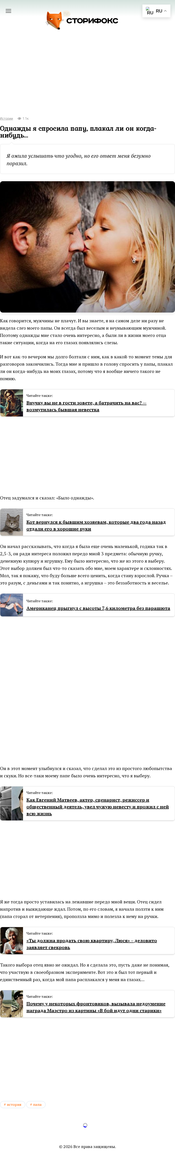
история (14, 1104)
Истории (6, 119)
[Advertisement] (87, 75)
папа (37, 1104)
